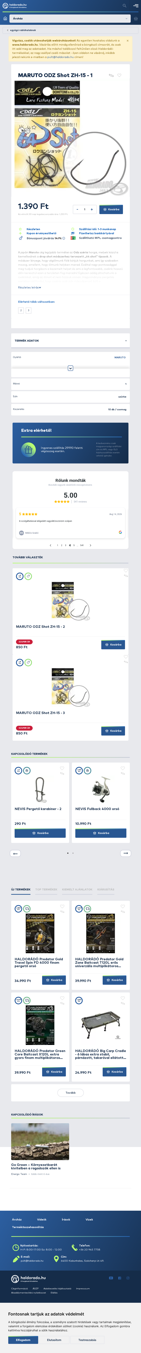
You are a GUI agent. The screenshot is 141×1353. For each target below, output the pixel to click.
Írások (66, 1219)
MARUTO (120, 357)
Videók (41, 1219)
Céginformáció (19, 1289)
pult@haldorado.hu (60, 57)
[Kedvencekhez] (119, 76)
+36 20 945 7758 (89, 1249)
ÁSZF (36, 1289)
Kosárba (113, 209)
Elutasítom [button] (54, 1340)
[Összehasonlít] (111, 76)
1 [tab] (68, 853)
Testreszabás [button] (87, 1340)
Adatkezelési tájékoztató (58, 1289)
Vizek (89, 1219)
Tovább (71, 1092)
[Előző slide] (15, 853)
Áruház (17, 1219)
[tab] (20, 889)
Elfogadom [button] (23, 1340)
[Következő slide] (125, 853)
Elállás (54, 1293)
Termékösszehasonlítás (28, 1227)
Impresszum (83, 1289)
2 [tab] (73, 853)
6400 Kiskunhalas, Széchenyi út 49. (82, 1261)
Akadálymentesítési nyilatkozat (28, 1293)
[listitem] (40, 1149)
